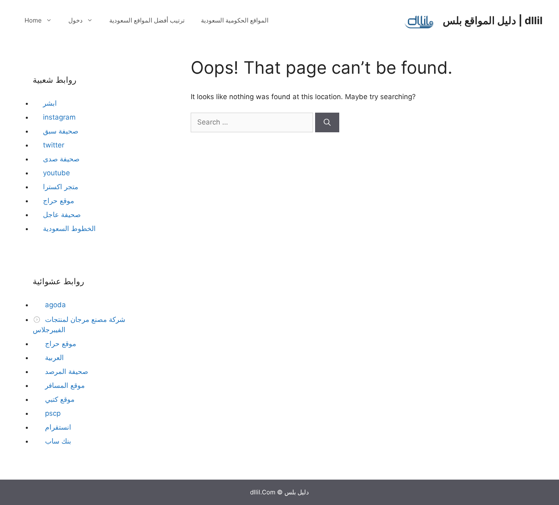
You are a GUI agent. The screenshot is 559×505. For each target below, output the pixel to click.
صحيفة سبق (60, 131)
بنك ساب (57, 441)
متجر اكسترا (60, 187)
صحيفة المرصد (65, 371)
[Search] (327, 122)
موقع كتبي (58, 399)
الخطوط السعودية (69, 228)
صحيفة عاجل (62, 215)
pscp (52, 413)
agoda (54, 305)
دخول (75, 20)
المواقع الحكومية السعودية (234, 20)
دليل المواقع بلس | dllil (493, 20)
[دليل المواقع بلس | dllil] (419, 20)
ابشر (50, 103)
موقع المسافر (64, 385)
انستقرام (57, 427)
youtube (56, 173)
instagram (59, 117)
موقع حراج (58, 201)
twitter (53, 145)
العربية (53, 357)
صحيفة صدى (61, 159)
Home (33, 20)
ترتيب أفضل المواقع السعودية (147, 20)
